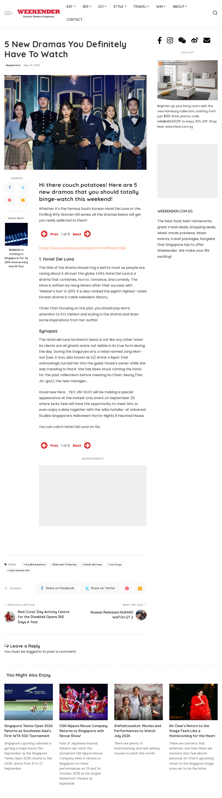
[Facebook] (9, 188)
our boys (116, 564)
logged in (34, 651)
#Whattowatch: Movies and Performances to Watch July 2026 (137, 731)
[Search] (215, 13)
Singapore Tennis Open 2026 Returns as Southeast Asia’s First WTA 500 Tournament (28, 731)
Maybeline (13, 65)
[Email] (23, 200)
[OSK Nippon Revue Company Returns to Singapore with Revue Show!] (83, 702)
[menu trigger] (10, 13)
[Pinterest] (9, 200)
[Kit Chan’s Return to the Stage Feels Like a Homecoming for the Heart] (193, 702)
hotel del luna (93, 564)
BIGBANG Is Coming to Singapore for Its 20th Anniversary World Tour (16, 258)
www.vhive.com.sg (179, 126)
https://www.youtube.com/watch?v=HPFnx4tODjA (82, 248)
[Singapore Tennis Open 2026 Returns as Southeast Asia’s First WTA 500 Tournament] (28, 702)
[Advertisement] (93, 495)
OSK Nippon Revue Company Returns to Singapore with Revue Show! (83, 731)
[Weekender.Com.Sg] (38, 13)
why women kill (19, 570)
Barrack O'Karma (65, 564)
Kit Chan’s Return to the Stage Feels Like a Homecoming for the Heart (192, 731)
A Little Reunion (35, 564)
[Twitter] (23, 188)
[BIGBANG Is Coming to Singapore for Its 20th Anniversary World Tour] (16, 234)
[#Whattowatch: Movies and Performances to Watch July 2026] (138, 702)
